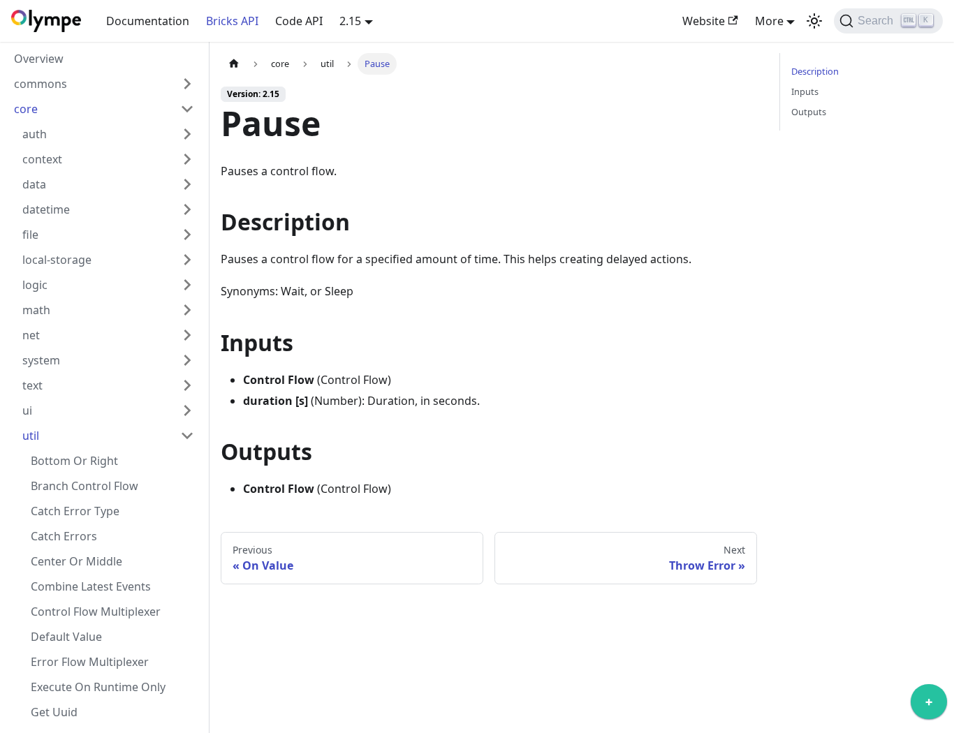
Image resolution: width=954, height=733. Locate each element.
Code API (299, 21)
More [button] (769, 21)
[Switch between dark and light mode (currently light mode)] (814, 21)
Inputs (805, 91)
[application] (929, 705)
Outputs (808, 111)
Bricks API (232, 21)
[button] (104, 84)
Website (703, 21)
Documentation (147, 21)
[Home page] (234, 64)
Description (815, 71)
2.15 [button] (350, 21)
